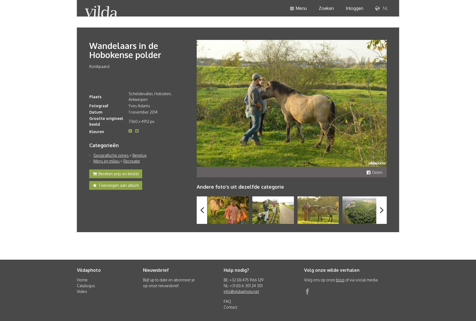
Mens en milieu (106, 161)
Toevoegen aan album (118, 185)
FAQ (227, 301)
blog (340, 280)
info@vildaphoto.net (241, 291)
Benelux (139, 155)
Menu (301, 8)
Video (82, 291)
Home (82, 280)
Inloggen (354, 8)
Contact (230, 307)
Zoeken (326, 8)
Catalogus (86, 285)
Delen (377, 172)
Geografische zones (111, 155)
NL (385, 8)
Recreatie (131, 161)
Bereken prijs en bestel (118, 173)
